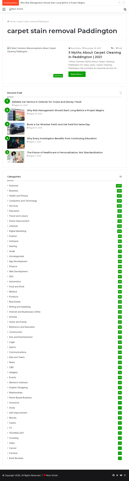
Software (13, 241)
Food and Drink (16, 286)
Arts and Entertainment (21, 337)
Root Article (76, 48)
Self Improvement (18, 412)
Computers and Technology (23, 200)
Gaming (13, 246)
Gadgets (13, 372)
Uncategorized (16, 256)
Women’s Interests (18, 382)
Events (12, 377)
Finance (13, 266)
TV (10, 428)
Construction (15, 332)
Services (13, 206)
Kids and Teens (17, 357)
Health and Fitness (18, 195)
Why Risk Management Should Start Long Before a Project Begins (52, 2)
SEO (11, 276)
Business (13, 190)
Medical (13, 291)
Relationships (15, 392)
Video (12, 443)
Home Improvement (19, 221)
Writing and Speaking (20, 306)
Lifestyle (13, 226)
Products (13, 296)
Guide (12, 251)
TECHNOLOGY (16, 433)
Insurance (14, 402)
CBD (11, 367)
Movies (12, 417)
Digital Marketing (17, 231)
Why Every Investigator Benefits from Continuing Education (62, 138)
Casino (12, 423)
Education (14, 211)
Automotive (15, 281)
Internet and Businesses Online (24, 312)
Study (12, 407)
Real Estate (15, 301)
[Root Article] (16, 9)
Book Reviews (16, 458)
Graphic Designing (18, 387)
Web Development (18, 271)
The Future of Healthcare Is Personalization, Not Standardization (65, 152)
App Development (18, 261)
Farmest (13, 453)
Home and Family (18, 322)
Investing (13, 438)
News (12, 362)
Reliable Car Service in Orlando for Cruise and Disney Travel (46, 101)
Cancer (13, 448)
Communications (17, 352)
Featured (13, 185)
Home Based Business (20, 397)
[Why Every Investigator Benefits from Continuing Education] (16, 143)
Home (12, 21)
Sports (12, 347)
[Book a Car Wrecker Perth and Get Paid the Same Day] (16, 129)
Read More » (77, 74)
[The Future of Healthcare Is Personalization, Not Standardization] (16, 157)
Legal (12, 342)
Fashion (13, 236)
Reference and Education (22, 327)
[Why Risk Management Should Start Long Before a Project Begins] (16, 115)
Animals (13, 317)
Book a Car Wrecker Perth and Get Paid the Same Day (58, 124)
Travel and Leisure (18, 216)
